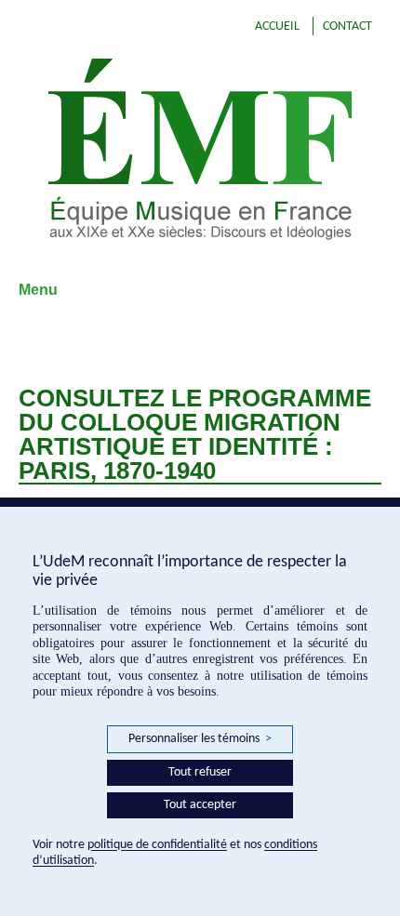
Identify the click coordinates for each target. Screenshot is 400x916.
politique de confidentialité (157, 845)
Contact (347, 26)
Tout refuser (200, 772)
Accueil (277, 26)
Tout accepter (200, 805)
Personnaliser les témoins (200, 739)
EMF (200, 149)
